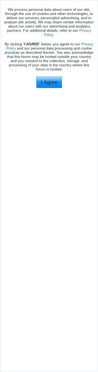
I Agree (49, 82)
